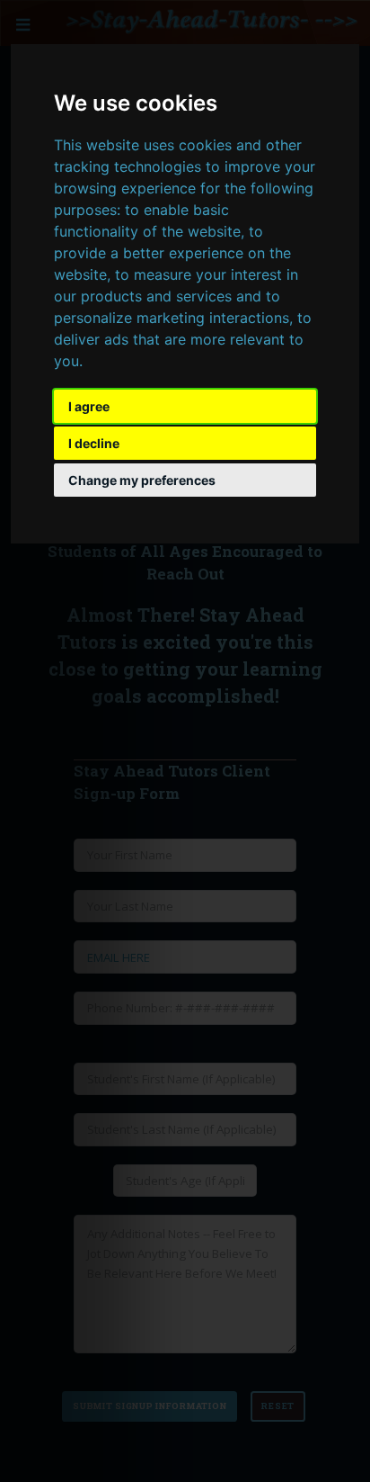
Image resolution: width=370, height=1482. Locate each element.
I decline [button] (93, 443)
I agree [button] (89, 406)
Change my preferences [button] (142, 480)
